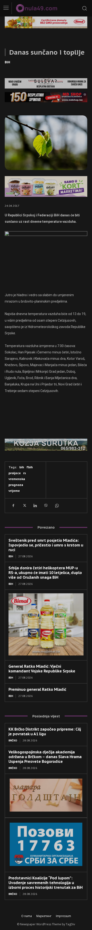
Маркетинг (43, 916)
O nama (26, 916)
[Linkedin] (35, 505)
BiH (7, 62)
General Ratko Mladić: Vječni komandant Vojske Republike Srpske (41, 668)
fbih (29, 467)
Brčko (12, 740)
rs (24, 473)
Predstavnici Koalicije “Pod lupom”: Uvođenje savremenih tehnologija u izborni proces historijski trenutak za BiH (45, 883)
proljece (14, 473)
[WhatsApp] (56, 505)
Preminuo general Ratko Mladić (37, 689)
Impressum (63, 916)
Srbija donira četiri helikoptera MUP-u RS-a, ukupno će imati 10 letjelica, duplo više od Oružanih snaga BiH (45, 573)
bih (21, 467)
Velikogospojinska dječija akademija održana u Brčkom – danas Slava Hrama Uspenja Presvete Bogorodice (45, 757)
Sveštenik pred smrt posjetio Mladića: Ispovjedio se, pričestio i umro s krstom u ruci (45, 545)
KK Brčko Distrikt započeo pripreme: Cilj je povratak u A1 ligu (44, 731)
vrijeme (14, 491)
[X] (24, 505)
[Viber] (45, 505)
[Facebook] (13, 505)
